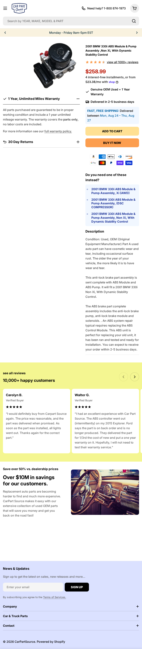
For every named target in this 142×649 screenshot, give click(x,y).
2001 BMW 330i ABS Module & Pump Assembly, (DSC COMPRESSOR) (113, 203)
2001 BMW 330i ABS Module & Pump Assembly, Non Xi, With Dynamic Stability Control (113, 217)
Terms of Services (54, 597)
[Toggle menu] (5, 8)
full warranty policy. (58, 131)
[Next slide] (134, 376)
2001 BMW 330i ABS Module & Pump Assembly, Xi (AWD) (113, 191)
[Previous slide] (123, 376)
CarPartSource (25, 641)
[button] (5, 32)
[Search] (134, 21)
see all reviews (14, 373)
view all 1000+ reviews (122, 62)
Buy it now (112, 143)
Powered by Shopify (51, 641)
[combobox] (71, 21)
